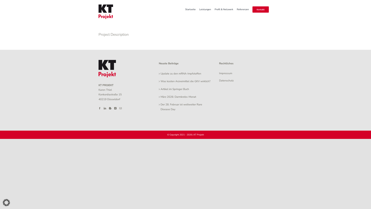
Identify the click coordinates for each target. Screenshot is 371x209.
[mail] (120, 108)
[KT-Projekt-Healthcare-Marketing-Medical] (107, 61)
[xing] (115, 108)
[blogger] (110, 108)
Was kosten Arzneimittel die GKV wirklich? (185, 81)
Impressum (225, 73)
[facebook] (100, 108)
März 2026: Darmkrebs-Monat (178, 97)
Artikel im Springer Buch (175, 89)
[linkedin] (105, 108)
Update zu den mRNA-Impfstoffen (181, 73)
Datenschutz (226, 80)
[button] (6, 202)
